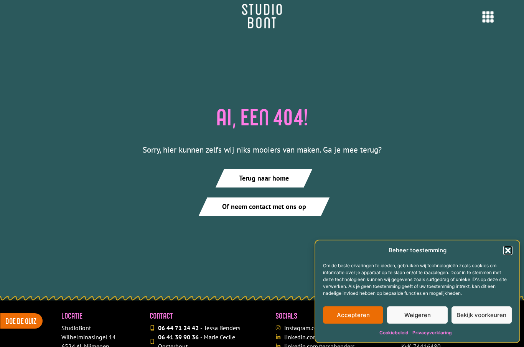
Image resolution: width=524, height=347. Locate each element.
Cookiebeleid (394, 332)
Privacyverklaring (432, 332)
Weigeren (417, 315)
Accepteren (353, 315)
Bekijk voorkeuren (481, 315)
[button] (508, 250)
